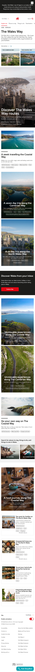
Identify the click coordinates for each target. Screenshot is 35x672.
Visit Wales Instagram (23, 640)
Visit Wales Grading (6, 649)
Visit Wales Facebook (23, 643)
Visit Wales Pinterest (23, 652)
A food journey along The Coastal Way (17, 499)
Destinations (29, 23)
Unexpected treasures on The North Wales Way (24, 542)
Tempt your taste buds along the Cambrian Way (24, 568)
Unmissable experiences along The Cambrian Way (17, 378)
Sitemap (20, 634)
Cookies (3, 637)
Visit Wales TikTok (22, 649)
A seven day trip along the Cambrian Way (18, 204)
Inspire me (4, 23)
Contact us (4, 631)
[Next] (11, 46)
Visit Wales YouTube (23, 646)
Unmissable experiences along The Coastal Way (17, 333)
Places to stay (12, 23)
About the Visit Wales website (25, 628)
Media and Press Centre (24, 631)
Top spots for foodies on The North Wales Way (24, 517)
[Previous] (9, 46)
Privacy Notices (5, 643)
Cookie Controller (5, 634)
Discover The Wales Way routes (16, 111)
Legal (2, 640)
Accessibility (4, 628)
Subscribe (10, 289)
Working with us (5, 652)
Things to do (21, 23)
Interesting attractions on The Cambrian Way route (24, 591)
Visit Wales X (21, 637)
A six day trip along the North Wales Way (17, 252)
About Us (3, 646)
